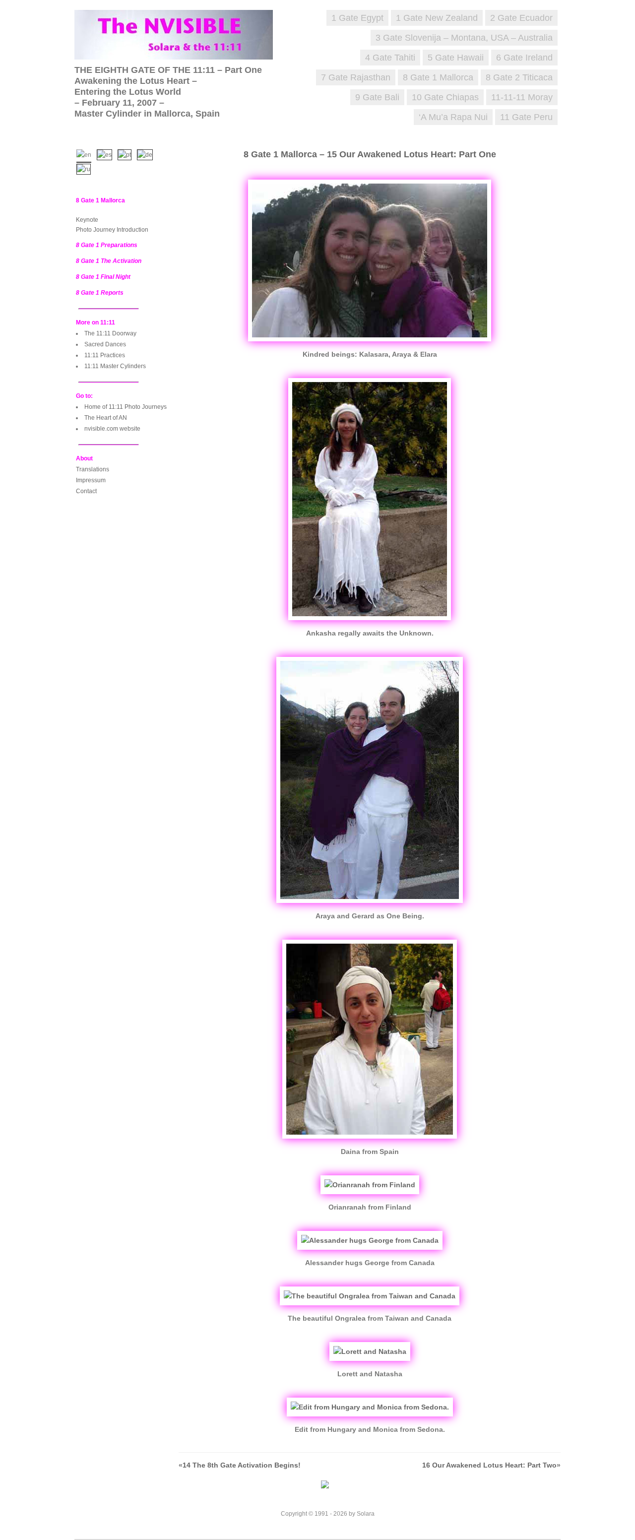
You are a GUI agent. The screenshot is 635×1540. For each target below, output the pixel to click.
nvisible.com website (112, 428)
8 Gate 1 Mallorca (438, 77)
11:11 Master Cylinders (115, 366)
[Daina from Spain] (369, 1141)
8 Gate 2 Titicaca (519, 77)
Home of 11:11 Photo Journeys (125, 406)
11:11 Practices (104, 355)
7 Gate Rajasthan (355, 77)
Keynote (87, 219)
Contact (86, 491)
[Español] (106, 153)
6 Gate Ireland (524, 58)
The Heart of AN (105, 417)
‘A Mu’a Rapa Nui (453, 117)
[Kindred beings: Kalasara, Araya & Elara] (369, 344)
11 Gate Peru (526, 117)
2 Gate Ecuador (521, 18)
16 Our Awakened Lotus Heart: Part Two (489, 1465)
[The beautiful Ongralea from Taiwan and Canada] (369, 1296)
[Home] (178, 49)
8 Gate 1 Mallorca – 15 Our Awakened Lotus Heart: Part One (370, 154)
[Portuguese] (126, 153)
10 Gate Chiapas (445, 97)
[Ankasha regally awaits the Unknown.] (369, 623)
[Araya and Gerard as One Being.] (369, 905)
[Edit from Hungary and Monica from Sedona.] (370, 1407)
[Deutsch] (147, 153)
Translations (92, 469)
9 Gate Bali (377, 97)
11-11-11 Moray (522, 97)
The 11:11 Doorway (110, 333)
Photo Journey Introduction (112, 229)
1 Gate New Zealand (437, 18)
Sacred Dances (105, 344)
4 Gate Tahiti (390, 58)
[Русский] (86, 168)
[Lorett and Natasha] (369, 1351)
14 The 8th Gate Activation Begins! (242, 1465)
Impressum (91, 480)
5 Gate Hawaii (456, 58)
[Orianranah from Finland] (369, 1185)
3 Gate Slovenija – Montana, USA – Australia (464, 38)
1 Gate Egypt (357, 18)
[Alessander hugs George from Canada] (370, 1240)
